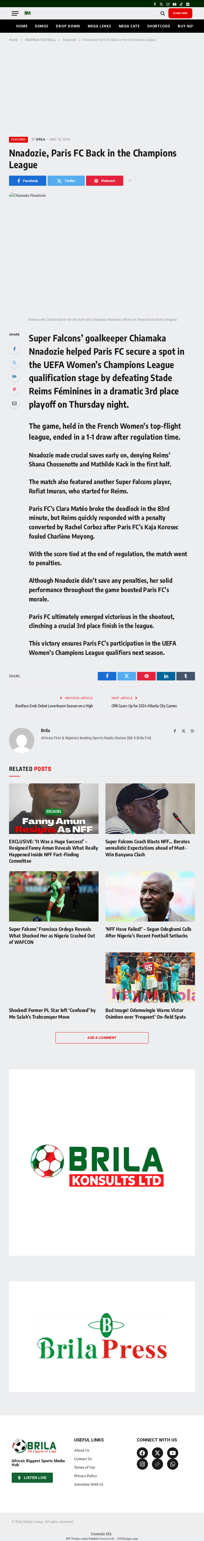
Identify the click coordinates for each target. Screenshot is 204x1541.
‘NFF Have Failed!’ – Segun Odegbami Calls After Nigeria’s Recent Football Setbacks (148, 932)
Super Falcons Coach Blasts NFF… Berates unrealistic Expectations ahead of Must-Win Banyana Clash (147, 847)
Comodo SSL (101, 1533)
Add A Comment (101, 1038)
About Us (81, 1450)
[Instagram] (142, 1464)
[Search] (162, 13)
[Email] (14, 403)
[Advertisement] (102, 88)
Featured (18, 139)
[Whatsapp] (172, 1464)
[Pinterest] (14, 389)
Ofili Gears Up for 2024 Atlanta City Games (144, 705)
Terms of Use (84, 1467)
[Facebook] (14, 349)
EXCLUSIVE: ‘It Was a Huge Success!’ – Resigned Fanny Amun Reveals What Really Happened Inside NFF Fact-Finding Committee (53, 851)
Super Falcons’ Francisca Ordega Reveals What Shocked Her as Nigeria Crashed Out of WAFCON (52, 935)
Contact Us (83, 1458)
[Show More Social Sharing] (130, 181)
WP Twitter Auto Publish (82, 1538)
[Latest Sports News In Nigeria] (28, 13)
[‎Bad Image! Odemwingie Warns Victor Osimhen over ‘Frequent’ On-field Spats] (150, 977)
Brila (40, 139)
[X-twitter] (157, 1453)
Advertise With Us (88, 1484)
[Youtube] (172, 1453)
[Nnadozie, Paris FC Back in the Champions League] (102, 253)
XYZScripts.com (127, 1538)
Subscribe (180, 13)
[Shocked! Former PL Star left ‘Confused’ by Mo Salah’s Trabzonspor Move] (54, 977)
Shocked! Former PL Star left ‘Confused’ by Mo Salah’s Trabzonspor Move (52, 1013)
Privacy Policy (85, 1475)
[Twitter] (14, 362)
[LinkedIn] (14, 376)
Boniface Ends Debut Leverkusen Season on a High (54, 705)
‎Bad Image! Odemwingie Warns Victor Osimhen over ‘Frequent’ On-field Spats (145, 1013)
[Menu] (15, 13)
